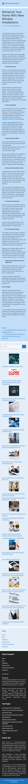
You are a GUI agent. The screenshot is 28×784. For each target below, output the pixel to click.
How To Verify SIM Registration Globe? (12, 715)
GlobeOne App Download (9, 719)
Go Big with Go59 (7, 712)
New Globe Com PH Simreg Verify (11, 708)
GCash (4, 733)
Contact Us (5, 646)
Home (3, 635)
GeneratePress (14, 781)
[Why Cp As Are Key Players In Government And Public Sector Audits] (14, 391)
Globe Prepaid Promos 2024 (10, 730)
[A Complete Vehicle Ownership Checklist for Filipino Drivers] (14, 407)
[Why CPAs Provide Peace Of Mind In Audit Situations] (14, 506)
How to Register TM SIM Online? (11, 559)
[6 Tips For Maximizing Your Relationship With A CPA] (14, 470)
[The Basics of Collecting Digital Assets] (14, 359)
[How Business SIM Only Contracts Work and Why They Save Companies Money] (14, 566)
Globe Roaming (6, 717)
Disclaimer (5, 639)
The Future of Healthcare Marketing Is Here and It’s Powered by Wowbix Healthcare (13, 336)
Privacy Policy (6, 642)
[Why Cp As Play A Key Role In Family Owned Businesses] (14, 454)
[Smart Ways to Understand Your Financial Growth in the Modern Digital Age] (14, 438)
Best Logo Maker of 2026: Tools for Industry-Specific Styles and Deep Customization (11, 382)
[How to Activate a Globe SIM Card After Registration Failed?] (14, 545)
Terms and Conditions (8, 644)
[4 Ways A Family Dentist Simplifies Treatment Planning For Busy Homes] (14, 526)
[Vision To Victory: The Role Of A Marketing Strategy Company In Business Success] (14, 582)
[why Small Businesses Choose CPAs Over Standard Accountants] (14, 486)
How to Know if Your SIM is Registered (12, 710)
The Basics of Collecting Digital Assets (12, 366)
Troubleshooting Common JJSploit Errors (13, 538)
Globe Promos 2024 (7, 728)
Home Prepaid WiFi (7, 726)
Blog (5, 328)
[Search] (24, 346)
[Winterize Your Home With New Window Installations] (14, 614)
